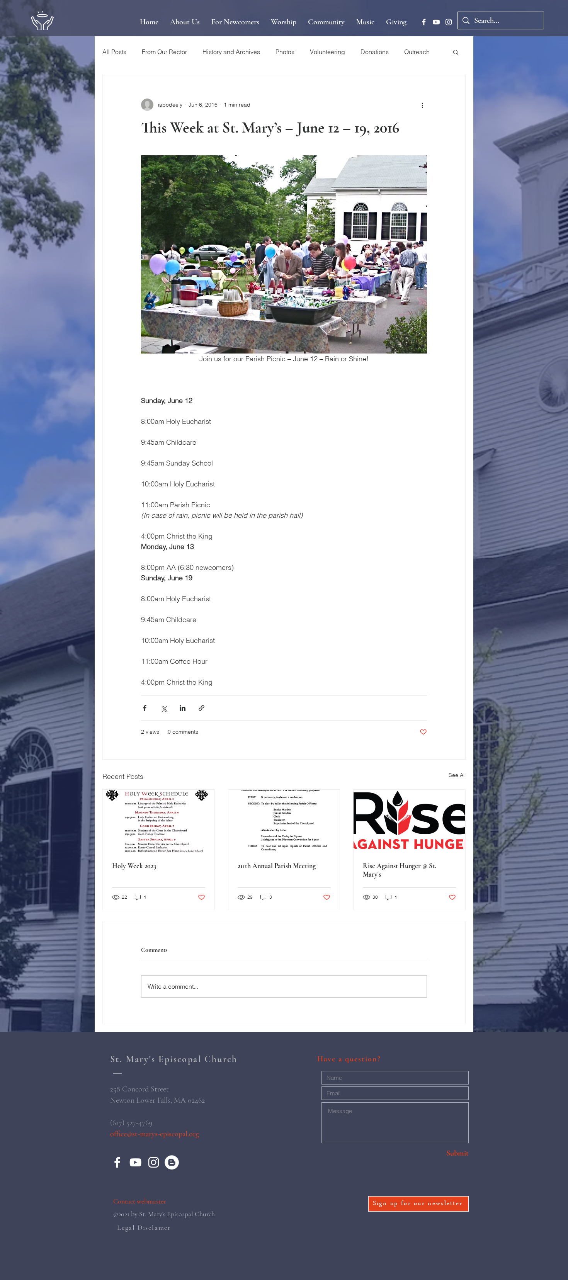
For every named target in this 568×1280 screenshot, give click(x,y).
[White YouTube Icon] (436, 22)
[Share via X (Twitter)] (163, 708)
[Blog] (172, 1162)
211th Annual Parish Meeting (277, 866)
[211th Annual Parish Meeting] (284, 821)
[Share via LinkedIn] (182, 708)
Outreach (417, 52)
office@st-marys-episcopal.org (154, 1134)
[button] (455, 52)
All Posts (114, 52)
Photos (284, 52)
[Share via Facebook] (144, 708)
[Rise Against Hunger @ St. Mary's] (409, 821)
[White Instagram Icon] (448, 22)
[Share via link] (201, 708)
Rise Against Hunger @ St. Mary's (399, 870)
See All (457, 775)
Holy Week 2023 (134, 866)
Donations (375, 52)
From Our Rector (164, 52)
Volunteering (327, 52)
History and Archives (231, 52)
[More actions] (422, 104)
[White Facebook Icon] (424, 22)
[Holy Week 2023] (158, 821)
